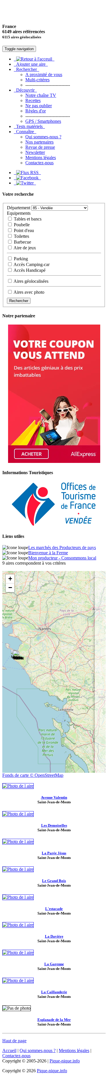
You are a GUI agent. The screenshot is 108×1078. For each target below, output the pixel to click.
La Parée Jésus (54, 853)
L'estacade (54, 908)
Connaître (25, 131)
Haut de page (14, 1040)
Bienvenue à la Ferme (48, 552)
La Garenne (54, 964)
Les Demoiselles (54, 825)
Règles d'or (35, 110)
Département (18, 207)
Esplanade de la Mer (54, 1019)
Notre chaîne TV (40, 95)
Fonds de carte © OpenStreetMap (32, 775)
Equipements (19, 213)
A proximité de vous (43, 74)
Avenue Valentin (54, 797)
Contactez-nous (39, 162)
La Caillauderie (54, 992)
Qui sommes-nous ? (43, 136)
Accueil (9, 1050)
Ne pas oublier (38, 105)
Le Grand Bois (54, 881)
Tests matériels (29, 126)
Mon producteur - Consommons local (62, 557)
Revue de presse (40, 147)
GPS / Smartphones (43, 121)
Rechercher (26, 69)
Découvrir (25, 90)
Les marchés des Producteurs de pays (62, 547)
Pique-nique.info (65, 1060)
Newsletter (35, 152)
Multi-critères (37, 79)
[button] (17, 656)
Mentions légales (40, 157)
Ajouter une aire (31, 64)
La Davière (54, 936)
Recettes (33, 100)
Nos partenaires (39, 142)
